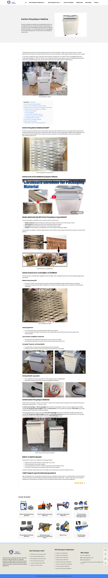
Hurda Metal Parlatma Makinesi (26, 535)
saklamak (32, 102)
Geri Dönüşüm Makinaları (36, 2)
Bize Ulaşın (88, 2)
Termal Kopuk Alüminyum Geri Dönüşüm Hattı (81, 515)
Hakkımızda (79, 2)
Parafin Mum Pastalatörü (81, 535)
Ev (25, 2)
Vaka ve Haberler (69, 2)
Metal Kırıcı (63, 535)
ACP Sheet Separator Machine (63, 514)
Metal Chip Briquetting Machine (27, 514)
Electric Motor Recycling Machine (45, 514)
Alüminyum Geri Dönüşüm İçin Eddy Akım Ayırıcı (44, 536)
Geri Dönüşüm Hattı (53, 2)
